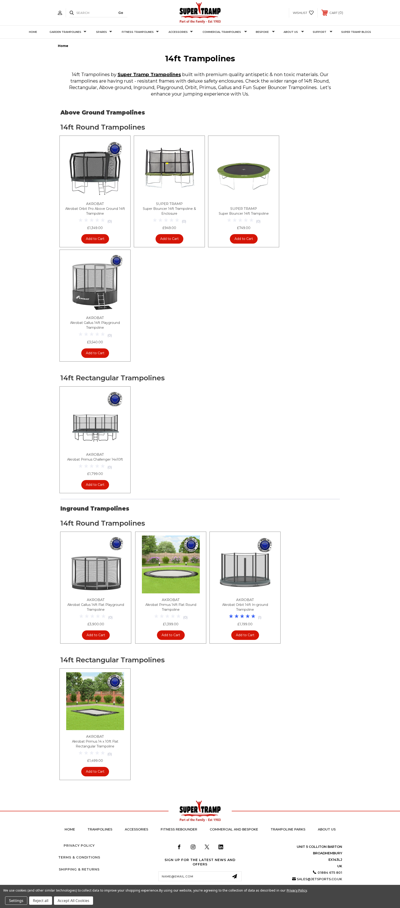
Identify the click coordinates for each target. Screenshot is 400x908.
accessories (136, 829)
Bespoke (262, 32)
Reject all (40, 900)
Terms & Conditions (79, 857)
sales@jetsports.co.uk (319, 879)
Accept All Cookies (73, 900)
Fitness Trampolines (138, 32)
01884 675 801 (330, 873)
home (70, 829)
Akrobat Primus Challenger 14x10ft (95, 459)
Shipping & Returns (79, 869)
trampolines (100, 829)
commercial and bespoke (234, 829)
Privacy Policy (79, 845)
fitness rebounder (179, 829)
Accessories (178, 32)
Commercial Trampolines (222, 32)
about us (327, 829)
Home (33, 32)
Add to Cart (95, 239)
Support (319, 32)
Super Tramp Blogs (356, 32)
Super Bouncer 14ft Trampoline (244, 213)
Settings (16, 900)
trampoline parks (288, 829)
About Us (291, 32)
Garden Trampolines (65, 32)
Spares (101, 32)
